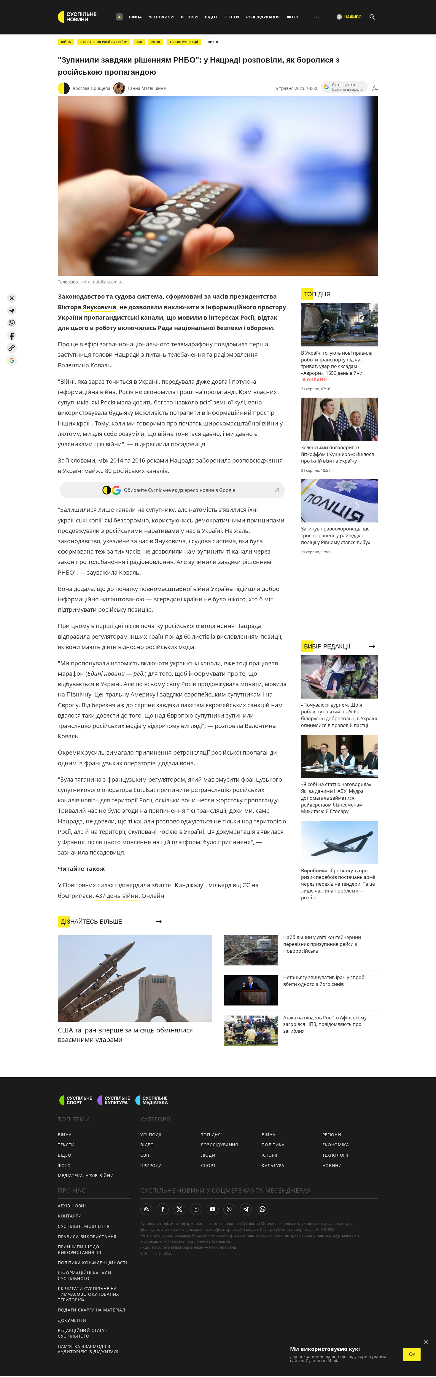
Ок (412, 1354)
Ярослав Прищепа (91, 88)
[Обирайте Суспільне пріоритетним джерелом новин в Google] (12, 360)
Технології (335, 1155)
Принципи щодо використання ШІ (79, 1249)
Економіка (335, 1145)
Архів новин (73, 1206)
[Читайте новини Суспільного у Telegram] (246, 1209)
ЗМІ (139, 42)
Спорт (208, 1165)
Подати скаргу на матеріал (91, 1310)
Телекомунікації (184, 42)
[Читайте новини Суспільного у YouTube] (213, 1209)
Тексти (231, 17)
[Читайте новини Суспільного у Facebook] (163, 1209)
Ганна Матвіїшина (147, 88)
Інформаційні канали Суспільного (84, 1275)
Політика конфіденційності (92, 1263)
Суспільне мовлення (84, 1226)
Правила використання (87, 1236)
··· (316, 17)
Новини (332, 1165)
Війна (135, 17)
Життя (212, 42)
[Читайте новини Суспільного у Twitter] (179, 1209)
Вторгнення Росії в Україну (103, 42)
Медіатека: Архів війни (86, 1175)
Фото (292, 17)
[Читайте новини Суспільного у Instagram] (196, 1209)
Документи (72, 1320)
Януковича (99, 307)
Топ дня (211, 1134)
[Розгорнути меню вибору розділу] (119, 16)
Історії (269, 1155)
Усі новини (161, 17)
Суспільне (220, 1241)
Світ (145, 1155)
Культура (273, 1165)
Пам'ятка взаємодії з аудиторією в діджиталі (88, 1349)
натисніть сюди (223, 1247)
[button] (12, 298)
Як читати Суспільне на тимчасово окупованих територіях (88, 1294)
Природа (151, 1165)
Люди (208, 1155)
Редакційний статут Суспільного (83, 1333)
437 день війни (116, 896)
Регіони (189, 17)
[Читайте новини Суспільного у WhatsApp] (262, 1209)
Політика (273, 1145)
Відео (211, 17)
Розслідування (263, 17)
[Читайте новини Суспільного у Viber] (229, 1209)
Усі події (150, 1134)
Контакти (70, 1216)
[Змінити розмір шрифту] (375, 88)
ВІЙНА (66, 42)
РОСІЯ (155, 42)
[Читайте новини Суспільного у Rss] (146, 1209)
